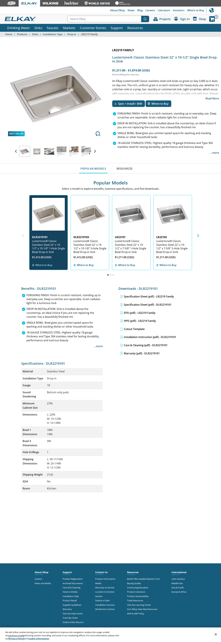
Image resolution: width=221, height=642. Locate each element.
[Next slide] (198, 235)
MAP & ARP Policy (135, 613)
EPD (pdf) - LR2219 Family (139, 313)
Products (22, 34)
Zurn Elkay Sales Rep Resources (142, 609)
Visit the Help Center (73, 613)
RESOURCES (125, 168)
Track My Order (70, 617)
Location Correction (105, 591)
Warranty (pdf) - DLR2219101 (142, 353)
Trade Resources (135, 600)
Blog (140, 10)
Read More (212, 98)
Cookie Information (38, 638)
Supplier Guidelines (72, 604)
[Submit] (145, 19)
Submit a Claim (102, 600)
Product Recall (70, 600)
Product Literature (136, 591)
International (213, 10)
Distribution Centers (105, 609)
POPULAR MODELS (93, 168)
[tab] (108, 275)
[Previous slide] (23, 235)
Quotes (98, 596)
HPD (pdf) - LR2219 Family (140, 321)
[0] (212, 19)
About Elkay (117, 10)
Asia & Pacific (177, 587)
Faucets (52, 28)
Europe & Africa (178, 591)
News (131, 10)
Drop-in (71, 34)
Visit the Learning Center (139, 604)
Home (8, 34)
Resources (135, 28)
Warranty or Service (104, 587)
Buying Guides (134, 583)
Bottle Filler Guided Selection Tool (143, 578)
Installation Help (71, 596)
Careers (150, 10)
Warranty (67, 609)
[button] (15, 151)
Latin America (178, 578)
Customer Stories (93, 28)
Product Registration (73, 578)
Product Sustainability (138, 596)
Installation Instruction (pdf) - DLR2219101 (150, 337)
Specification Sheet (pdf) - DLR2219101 (147, 304)
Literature (164, 10)
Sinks (38, 28)
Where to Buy (195, 10)
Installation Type (53, 34)
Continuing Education (137, 587)
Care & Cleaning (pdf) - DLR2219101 (146, 345)
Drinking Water (18, 28)
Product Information (105, 578)
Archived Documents (73, 583)
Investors (179, 10)
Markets (69, 28)
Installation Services (105, 604)
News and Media (43, 583)
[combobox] (108, 19)
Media (98, 583)
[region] (110, 634)
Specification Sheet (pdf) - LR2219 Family (149, 296)
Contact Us (101, 572)
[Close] (215, 634)
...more (214, 153)
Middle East (177, 583)
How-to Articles (70, 591)
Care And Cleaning (71, 587)
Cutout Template (134, 329)
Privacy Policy (16, 638)
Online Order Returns (73, 622)
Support (117, 28)
